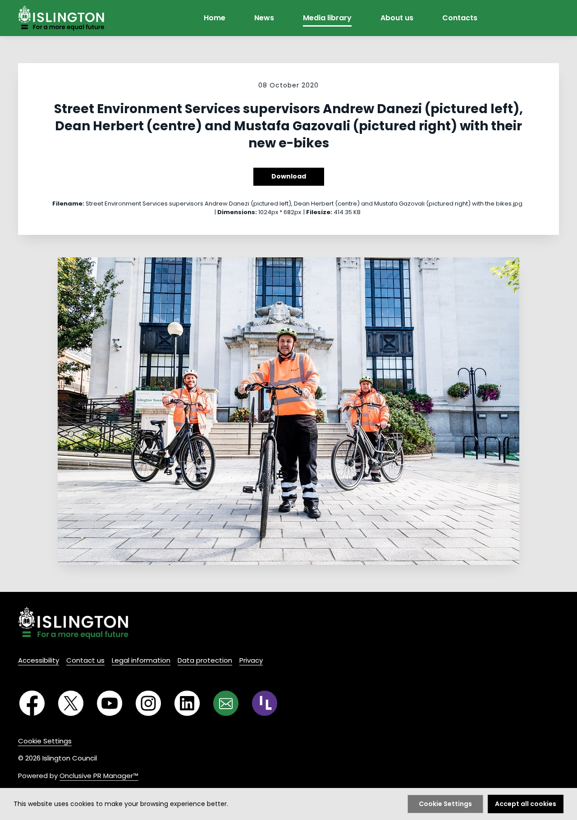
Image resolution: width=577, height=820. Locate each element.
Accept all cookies (525, 803)
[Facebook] (32, 703)
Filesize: (319, 212)
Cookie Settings (45, 741)
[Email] (225, 703)
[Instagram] (148, 703)
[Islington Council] (73, 622)
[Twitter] (70, 703)
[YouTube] (109, 703)
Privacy (251, 660)
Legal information (141, 660)
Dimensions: (237, 212)
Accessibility (38, 660)
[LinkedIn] (187, 703)
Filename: (68, 203)
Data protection (205, 660)
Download (288, 176)
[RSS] (264, 703)
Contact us (85, 660)
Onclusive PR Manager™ (99, 775)
